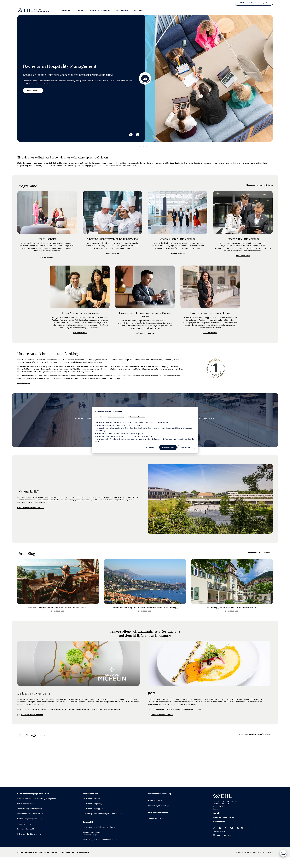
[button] (139, 146)
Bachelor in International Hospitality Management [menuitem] (36, 798)
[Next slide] (137, 134)
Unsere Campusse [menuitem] (90, 793)
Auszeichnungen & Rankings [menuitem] (158, 805)
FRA (229, 835)
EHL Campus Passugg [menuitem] (91, 808)
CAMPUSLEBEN (122, 10)
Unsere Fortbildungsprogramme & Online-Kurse (145, 314)
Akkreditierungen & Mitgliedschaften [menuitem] (33, 852)
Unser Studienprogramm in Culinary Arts (112, 238)
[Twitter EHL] (214, 827)
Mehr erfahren (23, 383)
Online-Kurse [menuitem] (22, 824)
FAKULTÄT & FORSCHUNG (99, 10)
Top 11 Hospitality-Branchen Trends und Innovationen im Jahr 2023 (58, 607)
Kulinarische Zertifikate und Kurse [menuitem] (30, 834)
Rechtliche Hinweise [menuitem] (80, 852)
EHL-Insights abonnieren (223, 817)
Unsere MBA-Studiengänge (242, 238)
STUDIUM (79, 10)
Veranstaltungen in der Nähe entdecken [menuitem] (98, 839)
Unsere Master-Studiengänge (177, 238)
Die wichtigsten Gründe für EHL (30, 508)
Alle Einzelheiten (47, 257)
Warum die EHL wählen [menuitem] (157, 800)
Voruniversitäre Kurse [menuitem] (25, 803)
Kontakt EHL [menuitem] (88, 822)
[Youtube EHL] (231, 827)
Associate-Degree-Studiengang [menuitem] (29, 808)
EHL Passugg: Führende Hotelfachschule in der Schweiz (232, 607)
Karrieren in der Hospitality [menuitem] (159, 793)
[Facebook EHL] (225, 827)
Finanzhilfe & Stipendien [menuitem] (158, 812)
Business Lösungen (248, 3)
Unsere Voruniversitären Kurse (80, 313)
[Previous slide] (131, 134)
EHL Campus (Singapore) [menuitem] (92, 803)
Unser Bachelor (33, 91)
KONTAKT (138, 10)
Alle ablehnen (186, 447)
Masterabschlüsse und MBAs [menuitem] (28, 814)
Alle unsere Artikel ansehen (259, 552)
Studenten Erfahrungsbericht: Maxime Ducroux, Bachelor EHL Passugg (145, 607)
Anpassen (150, 447)
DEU (218, 835)
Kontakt (216, 813)
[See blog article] (58, 581)
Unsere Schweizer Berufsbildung (210, 313)
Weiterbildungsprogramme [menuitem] (27, 819)
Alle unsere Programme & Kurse (259, 185)
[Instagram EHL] (238, 827)
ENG (224, 835)
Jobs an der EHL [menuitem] (154, 818)
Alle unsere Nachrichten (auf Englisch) (254, 734)
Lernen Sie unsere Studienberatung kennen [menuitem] (99, 827)
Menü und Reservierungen (32, 715)
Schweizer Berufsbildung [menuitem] (26, 829)
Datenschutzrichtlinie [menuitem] (60, 852)
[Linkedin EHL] (220, 827)
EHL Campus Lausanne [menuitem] (91, 798)
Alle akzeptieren (168, 447)
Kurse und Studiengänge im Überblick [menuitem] (33, 793)
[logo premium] (33, 10)
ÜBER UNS (66, 10)
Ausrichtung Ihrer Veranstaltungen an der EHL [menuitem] (100, 814)
